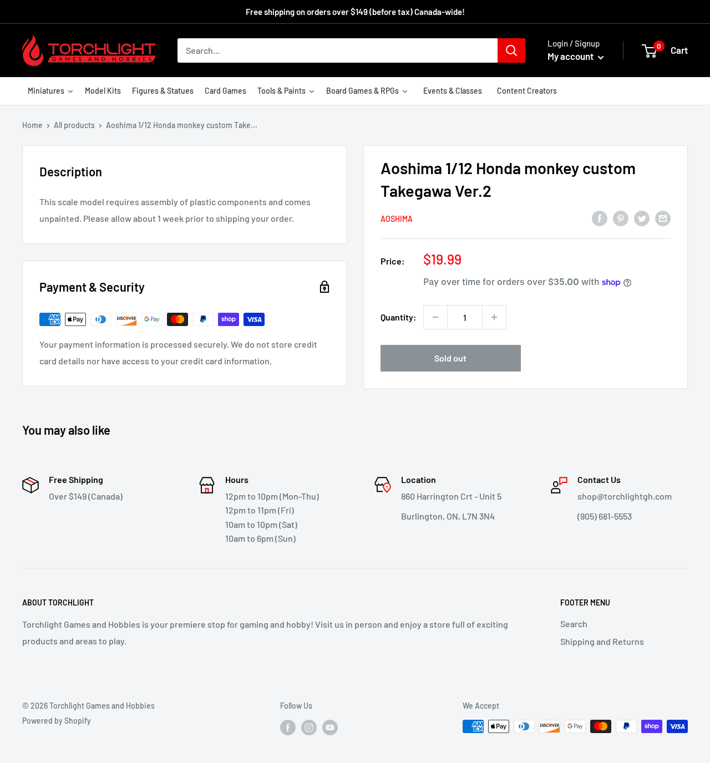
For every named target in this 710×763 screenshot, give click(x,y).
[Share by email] (663, 217)
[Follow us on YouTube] (330, 727)
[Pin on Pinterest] (620, 217)
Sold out (450, 358)
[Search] (511, 50)
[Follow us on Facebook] (288, 727)
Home (32, 125)
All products (74, 125)
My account (571, 56)
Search (573, 623)
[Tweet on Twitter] (642, 217)
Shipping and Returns (602, 641)
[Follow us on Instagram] (309, 727)
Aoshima (397, 218)
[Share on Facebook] (599, 217)
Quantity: (399, 317)
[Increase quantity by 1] (494, 317)
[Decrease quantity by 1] (435, 317)
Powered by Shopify (56, 720)
